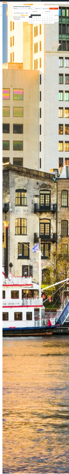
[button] (68, 1)
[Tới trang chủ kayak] (5, 2)
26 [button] (38, 20)
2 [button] (49, 15)
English (40, 0)
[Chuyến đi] (1, 13)
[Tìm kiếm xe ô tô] (1, 8)
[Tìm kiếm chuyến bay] (1, 5)
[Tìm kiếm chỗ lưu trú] (1, 6)
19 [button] (38, 18)
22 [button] (31, 20)
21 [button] (29, 20)
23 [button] (49, 20)
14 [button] (29, 18)
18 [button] (36, 18)
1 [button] (31, 15)
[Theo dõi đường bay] (1, 11)
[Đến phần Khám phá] (1, 10)
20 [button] (44, 20)
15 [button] (31, 18)
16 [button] (49, 18)
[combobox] (21, 8)
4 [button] (36, 15)
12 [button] (42, 18)
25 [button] (36, 20)
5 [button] (38, 15)
